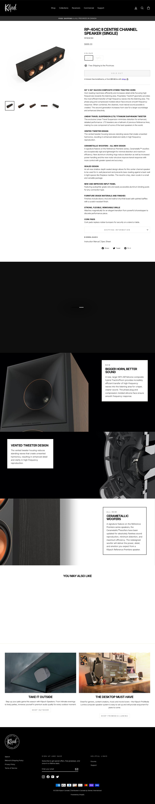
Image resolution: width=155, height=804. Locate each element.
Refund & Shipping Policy (14, 760)
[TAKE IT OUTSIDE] (40, 673)
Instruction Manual (92, 241)
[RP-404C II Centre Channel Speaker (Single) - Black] (20, 629)
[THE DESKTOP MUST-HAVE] (114, 673)
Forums (93, 761)
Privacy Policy (10, 764)
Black (89, 58)
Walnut (98, 58)
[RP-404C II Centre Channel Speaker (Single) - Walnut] (24, 629)
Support (100, 8)
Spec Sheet (106, 241)
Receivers (76, 8)
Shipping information (117, 230)
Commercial (89, 8)
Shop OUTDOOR (40, 710)
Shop (53, 8)
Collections (63, 8)
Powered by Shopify (77, 794)
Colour (88, 53)
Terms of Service (11, 768)
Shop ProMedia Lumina (114, 716)
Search (7, 757)
